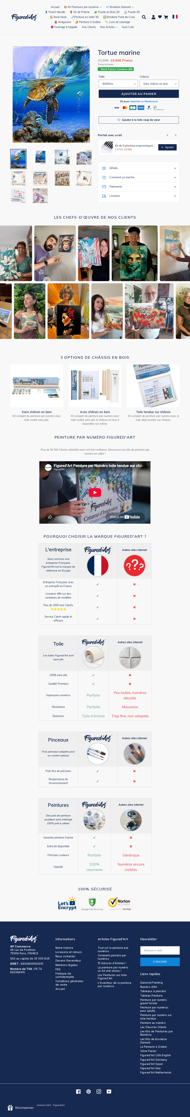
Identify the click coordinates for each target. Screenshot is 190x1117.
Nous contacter (65, 956)
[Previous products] (167, 135)
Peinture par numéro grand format (153, 1001)
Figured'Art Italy (150, 1068)
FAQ (58, 969)
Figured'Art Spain (151, 1063)
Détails (113, 168)
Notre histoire (64, 947)
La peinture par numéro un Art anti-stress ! (113, 969)
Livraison (114, 196)
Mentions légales (66, 965)
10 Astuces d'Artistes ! (112, 963)
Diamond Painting (151, 982)
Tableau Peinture (151, 995)
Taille (102, 76)
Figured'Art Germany (153, 1059)
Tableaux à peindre (153, 991)
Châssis (144, 76)
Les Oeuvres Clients (153, 1027)
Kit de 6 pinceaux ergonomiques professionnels (135, 145)
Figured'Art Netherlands (155, 1072)
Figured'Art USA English (155, 1055)
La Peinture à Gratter (153, 1046)
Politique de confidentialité (64, 975)
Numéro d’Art (148, 986)
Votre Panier (148, 1051)
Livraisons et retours (68, 952)
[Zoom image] (51, 95)
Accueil (60, 988)
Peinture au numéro (153, 1022)
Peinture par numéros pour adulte (154, 1009)
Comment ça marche (121, 177)
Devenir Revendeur (68, 960)
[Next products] (176, 135)
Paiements (115, 186)
